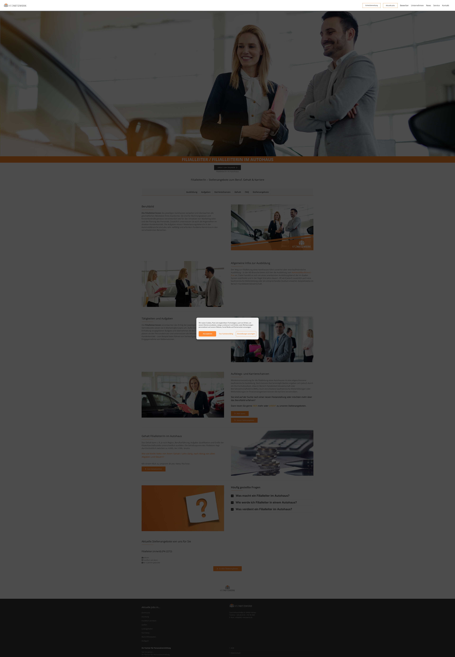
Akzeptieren (207, 334)
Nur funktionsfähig (226, 334)
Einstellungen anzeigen (246, 334)
